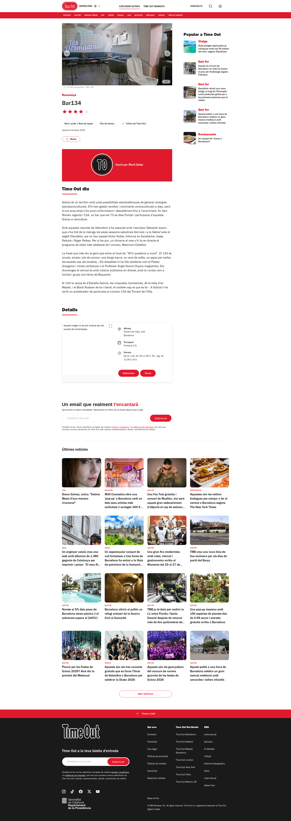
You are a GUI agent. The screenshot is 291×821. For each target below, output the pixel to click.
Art (102, 15)
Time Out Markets (154, 6)
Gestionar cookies (156, 778)
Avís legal (152, 749)
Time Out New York (185, 767)
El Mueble (209, 749)
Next (167, 53)
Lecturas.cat (210, 735)
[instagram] (64, 791)
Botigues (138, 15)
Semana (208, 742)
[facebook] (81, 791)
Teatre (111, 15)
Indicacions (128, 373)
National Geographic (214, 764)
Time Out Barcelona (186, 735)
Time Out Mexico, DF (186, 782)
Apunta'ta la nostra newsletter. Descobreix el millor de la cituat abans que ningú (102, 410)
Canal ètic (152, 771)
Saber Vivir (209, 786)
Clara (206, 771)
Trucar (148, 373)
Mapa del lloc (153, 799)
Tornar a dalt (148, 714)
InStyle (207, 756)
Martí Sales (136, 165)
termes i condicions (120, 427)
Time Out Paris (183, 775)
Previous (67, 53)
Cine (129, 15)
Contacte (151, 735)
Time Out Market (175, 15)
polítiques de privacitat (143, 427)
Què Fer (77, 15)
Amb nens (150, 15)
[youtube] (98, 791)
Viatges (161, 15)
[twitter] (89, 791)
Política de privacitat (157, 756)
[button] (110, 326)
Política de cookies (156, 764)
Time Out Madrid (184, 742)
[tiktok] (72, 791)
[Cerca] (210, 6)
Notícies (67, 15)
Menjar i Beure (91, 15)
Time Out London (184, 760)
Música (120, 15)
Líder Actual (210, 778)
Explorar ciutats (129, 6)
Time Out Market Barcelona (184, 751)
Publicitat (152, 742)
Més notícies (145, 694)
